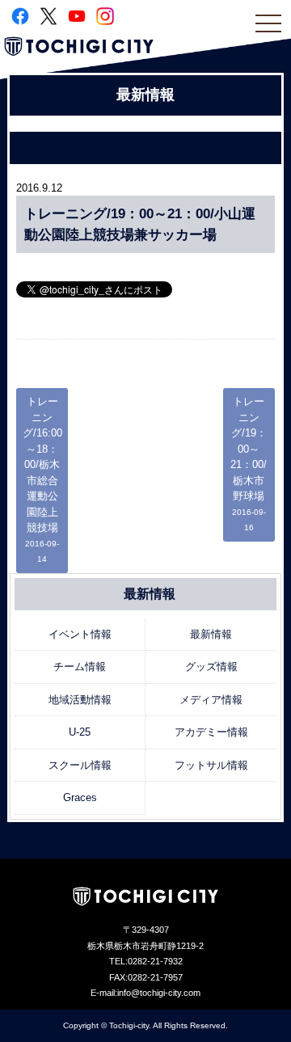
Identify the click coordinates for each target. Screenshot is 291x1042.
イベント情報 (80, 634)
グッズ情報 (211, 666)
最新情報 (211, 634)
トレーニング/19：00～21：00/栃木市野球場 (248, 463)
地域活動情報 (80, 700)
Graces (80, 797)
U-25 (80, 732)
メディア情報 (210, 700)
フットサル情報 (211, 765)
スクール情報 (80, 765)
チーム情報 (79, 666)
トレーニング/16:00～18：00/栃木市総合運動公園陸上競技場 (42, 479)
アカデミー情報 (211, 732)
